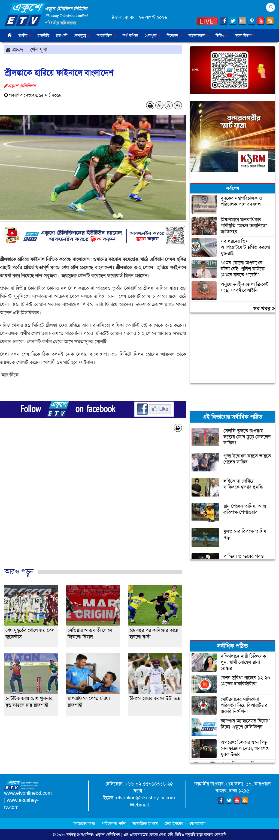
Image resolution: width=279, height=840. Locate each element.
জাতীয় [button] (23, 35)
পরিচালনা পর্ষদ (114, 823)
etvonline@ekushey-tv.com (145, 797)
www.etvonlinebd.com (28, 793)
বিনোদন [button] (173, 35)
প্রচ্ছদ (17, 49)
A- (159, 105)
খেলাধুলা (38, 49)
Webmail (139, 805)
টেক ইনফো (174, 823)
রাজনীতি (43, 35)
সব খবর (262, 308)
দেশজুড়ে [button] (80, 35)
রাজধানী (61, 35)
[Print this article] (150, 105)
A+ (178, 105)
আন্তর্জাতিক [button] (105, 35)
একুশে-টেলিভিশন (107, 834)
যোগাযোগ (197, 823)
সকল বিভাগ (244, 35)
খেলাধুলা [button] (151, 35)
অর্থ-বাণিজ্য (130, 35)
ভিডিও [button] (221, 35)
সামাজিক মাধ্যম (145, 823)
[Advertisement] (93, 508)
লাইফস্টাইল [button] (197, 35)
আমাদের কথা (85, 823)
